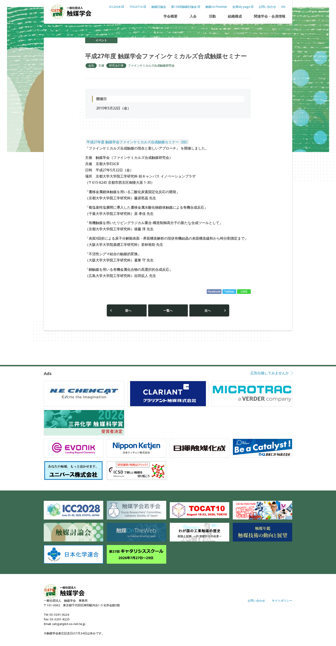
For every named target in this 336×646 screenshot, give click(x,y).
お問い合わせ (267, 7)
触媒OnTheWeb (216, 7)
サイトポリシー (282, 600)
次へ (208, 310)
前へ (128, 310)
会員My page (241, 7)
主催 (101, 65)
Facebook (214, 291)
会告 (91, 65)
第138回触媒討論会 (184, 7)
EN (283, 7)
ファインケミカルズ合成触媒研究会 (151, 65)
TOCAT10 (136, 7)
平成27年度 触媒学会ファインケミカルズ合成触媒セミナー (133, 142)
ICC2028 (115, 7)
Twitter (229, 291)
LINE (244, 291)
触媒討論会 (158, 7)
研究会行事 (116, 65)
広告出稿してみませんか (269, 373)
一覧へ (168, 310)
